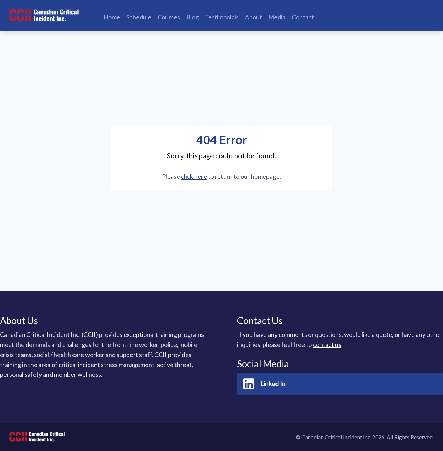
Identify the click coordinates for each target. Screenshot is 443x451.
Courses (168, 17)
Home (111, 17)
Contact (303, 17)
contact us (327, 344)
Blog (192, 17)
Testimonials (222, 17)
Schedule (138, 17)
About (253, 17)
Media (277, 17)
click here (194, 176)
